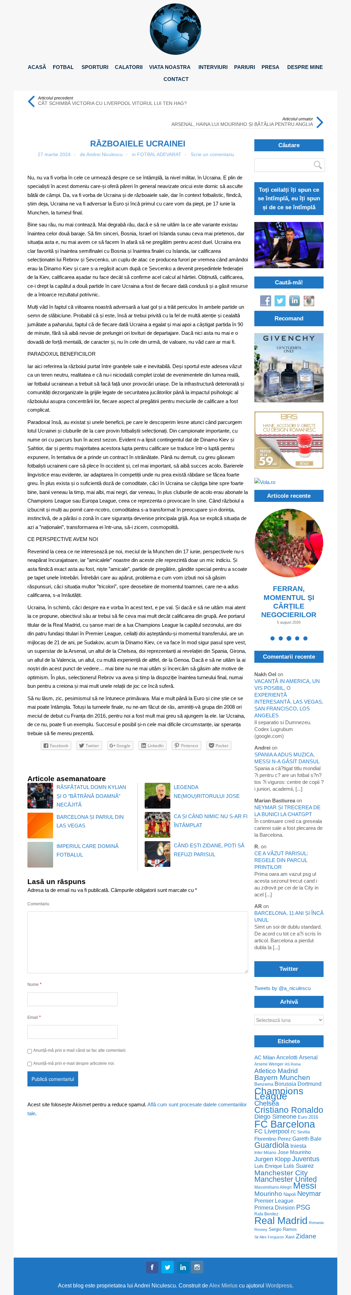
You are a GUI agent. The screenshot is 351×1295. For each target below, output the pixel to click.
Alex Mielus (223, 1285)
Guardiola (271, 1145)
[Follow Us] (152, 1268)
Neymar (309, 1193)
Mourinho (268, 1193)
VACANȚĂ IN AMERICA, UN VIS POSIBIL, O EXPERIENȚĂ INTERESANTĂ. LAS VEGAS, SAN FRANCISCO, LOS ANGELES (288, 698)
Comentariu (38, 904)
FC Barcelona (284, 1124)
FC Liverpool (271, 1131)
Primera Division (274, 1207)
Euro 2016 (308, 1117)
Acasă (37, 67)
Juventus (305, 1159)
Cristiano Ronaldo (288, 1109)
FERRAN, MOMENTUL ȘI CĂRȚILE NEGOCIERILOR (288, 602)
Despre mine (305, 67)
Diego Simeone (275, 1116)
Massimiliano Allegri (273, 1187)
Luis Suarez (298, 1165)
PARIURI (244, 67)
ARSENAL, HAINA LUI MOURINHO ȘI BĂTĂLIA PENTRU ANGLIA (242, 124)
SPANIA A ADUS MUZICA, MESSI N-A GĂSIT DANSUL (286, 758)
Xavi (289, 1236)
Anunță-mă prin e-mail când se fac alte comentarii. (79, 1050)
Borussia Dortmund (298, 1083)
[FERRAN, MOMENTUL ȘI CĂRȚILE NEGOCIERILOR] (289, 543)
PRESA (270, 67)
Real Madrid (280, 1220)
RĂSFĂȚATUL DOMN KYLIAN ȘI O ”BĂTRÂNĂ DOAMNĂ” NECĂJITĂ (91, 796)
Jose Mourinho (294, 1152)
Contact (176, 79)
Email (34, 1017)
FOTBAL (63, 67)
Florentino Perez (272, 1138)
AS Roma (293, 1064)
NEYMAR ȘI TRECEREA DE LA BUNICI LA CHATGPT (287, 810)
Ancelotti (287, 1057)
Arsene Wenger (268, 1064)
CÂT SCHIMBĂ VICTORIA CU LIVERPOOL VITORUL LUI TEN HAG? (112, 103)
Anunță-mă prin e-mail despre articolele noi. (74, 1063)
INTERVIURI (213, 67)
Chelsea (266, 1103)
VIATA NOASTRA (170, 67)
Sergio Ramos (283, 1229)
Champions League (278, 1093)
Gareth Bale (307, 1138)
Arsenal (308, 1057)
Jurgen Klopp (272, 1159)
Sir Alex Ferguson (269, 1237)
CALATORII (129, 67)
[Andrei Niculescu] (175, 53)
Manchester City (281, 1172)
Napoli (289, 1194)
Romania (316, 1223)
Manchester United (285, 1179)
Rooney (260, 1229)
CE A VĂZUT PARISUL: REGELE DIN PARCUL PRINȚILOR (281, 860)
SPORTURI (95, 67)
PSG (303, 1207)
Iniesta (298, 1146)
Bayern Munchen (282, 1077)
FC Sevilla (300, 1132)
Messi (304, 1185)
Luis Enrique (268, 1166)
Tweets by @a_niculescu (282, 988)
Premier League (273, 1200)
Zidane (306, 1236)
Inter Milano (265, 1152)
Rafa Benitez (266, 1214)
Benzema (263, 1084)
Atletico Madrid (276, 1070)
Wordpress (279, 1285)
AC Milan (264, 1057)
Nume (34, 984)
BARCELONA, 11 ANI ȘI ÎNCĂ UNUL (289, 916)
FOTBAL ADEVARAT (159, 154)
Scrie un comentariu (212, 154)
